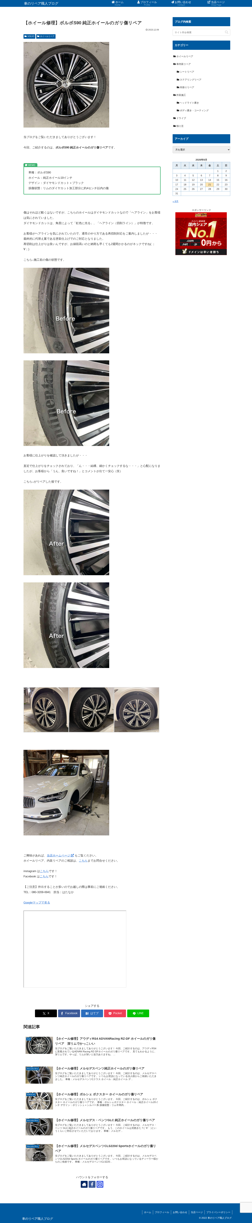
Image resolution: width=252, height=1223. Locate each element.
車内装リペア (183, 64)
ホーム (147, 1212)
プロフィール (162, 1212)
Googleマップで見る (36, 902)
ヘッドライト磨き (189, 102)
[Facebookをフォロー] (92, 1184)
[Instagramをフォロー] (100, 1184)
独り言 (180, 126)
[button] (227, 32)
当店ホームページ (59, 855)
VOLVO (30, 36)
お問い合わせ (180, 1212)
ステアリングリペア (190, 79)
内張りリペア (186, 87)
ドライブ (181, 118)
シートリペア (186, 71)
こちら (83, 860)
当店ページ (197, 1212)
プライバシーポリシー (218, 1212)
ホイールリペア (47, 36)
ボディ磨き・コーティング (194, 110)
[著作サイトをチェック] (84, 1184)
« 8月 (175, 201)
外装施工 (181, 95)
